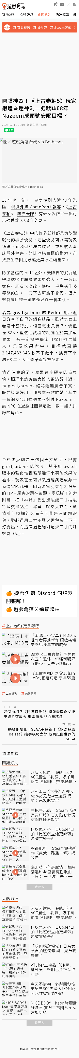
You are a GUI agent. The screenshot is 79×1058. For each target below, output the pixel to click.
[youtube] (62, 4)
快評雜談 (62, 14)
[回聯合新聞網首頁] (4, 6)
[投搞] (55, 4)
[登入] (68, 4)
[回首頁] (13, 6)
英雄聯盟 (23, 27)
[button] (75, 4)
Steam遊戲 (62, 27)
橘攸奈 (42, 27)
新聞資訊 (44, 14)
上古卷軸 (11, 693)
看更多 (39, 887)
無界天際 (30, 693)
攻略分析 (9, 14)
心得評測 (27, 14)
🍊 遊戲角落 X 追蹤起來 (33, 609)
